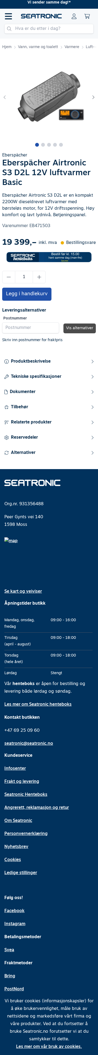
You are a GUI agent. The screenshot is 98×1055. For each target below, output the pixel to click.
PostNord (14, 989)
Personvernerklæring (26, 834)
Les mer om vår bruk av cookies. (49, 1047)
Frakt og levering (21, 782)
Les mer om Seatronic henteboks (38, 704)
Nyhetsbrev (16, 847)
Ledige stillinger (20, 873)
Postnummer (15, 318)
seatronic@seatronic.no (28, 744)
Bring (9, 976)
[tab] (37, 145)
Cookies (12, 860)
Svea (9, 950)
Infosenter (15, 769)
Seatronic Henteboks (25, 795)
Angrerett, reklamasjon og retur (36, 808)
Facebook (14, 911)
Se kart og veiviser (23, 591)
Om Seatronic (18, 821)
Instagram (14, 924)
